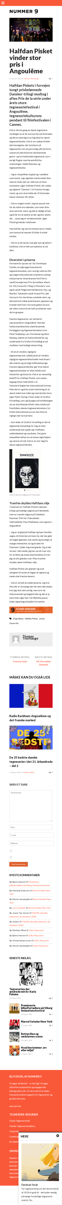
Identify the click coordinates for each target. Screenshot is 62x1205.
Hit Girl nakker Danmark (43, 663)
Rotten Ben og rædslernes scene (32, 1035)
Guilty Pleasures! (36, 930)
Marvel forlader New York (39, 908)
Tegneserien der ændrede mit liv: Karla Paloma (22, 992)
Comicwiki (14, 1131)
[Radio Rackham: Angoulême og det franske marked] (31, 707)
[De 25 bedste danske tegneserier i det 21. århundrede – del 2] (31, 748)
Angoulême (18, 618)
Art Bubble (14, 1141)
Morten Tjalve (29, 772)
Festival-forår (20, 661)
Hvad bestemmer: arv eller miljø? (34, 1048)
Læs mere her (15, 1106)
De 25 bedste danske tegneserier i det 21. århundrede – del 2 (31, 762)
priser (41, 618)
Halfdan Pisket (31, 618)
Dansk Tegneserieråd (19, 1120)
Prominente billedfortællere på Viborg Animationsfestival (36, 1008)
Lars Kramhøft (18, 908)
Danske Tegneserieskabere (22, 1126)
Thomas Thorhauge (31, 78)
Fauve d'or (14, 623)
